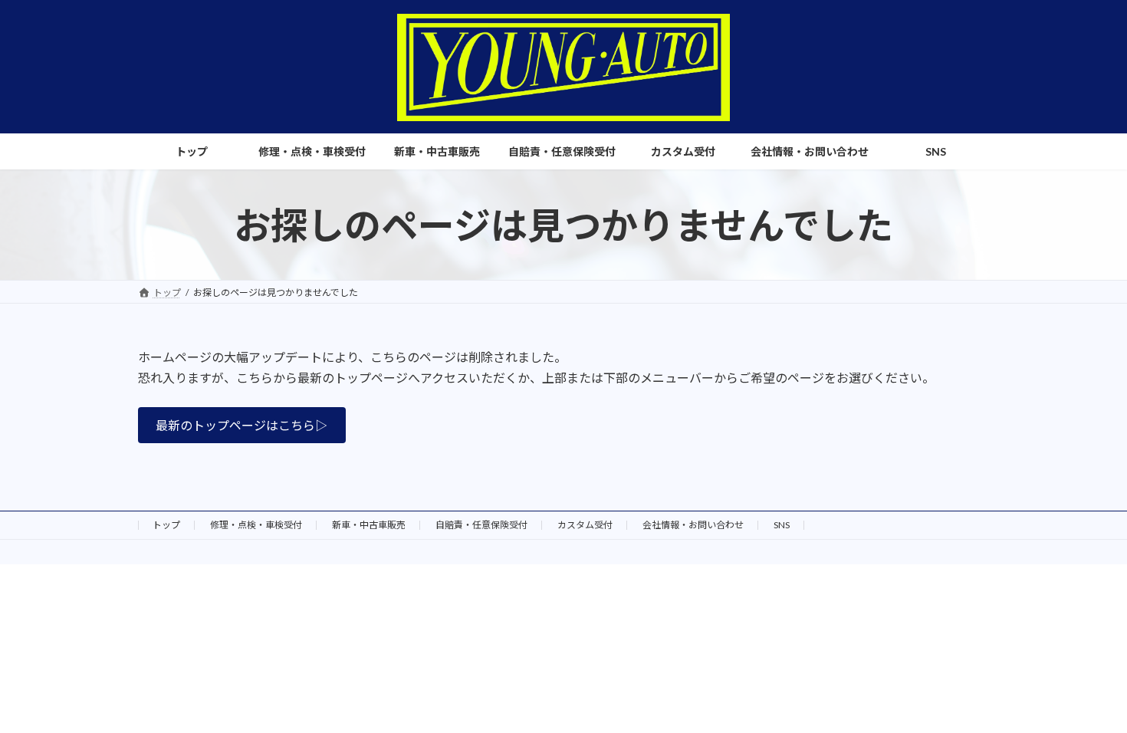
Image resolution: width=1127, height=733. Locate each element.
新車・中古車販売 (369, 525)
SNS (782, 525)
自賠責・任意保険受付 (481, 525)
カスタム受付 (585, 525)
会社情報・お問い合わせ (693, 525)
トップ (166, 525)
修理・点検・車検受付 (256, 525)
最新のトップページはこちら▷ (241, 425)
